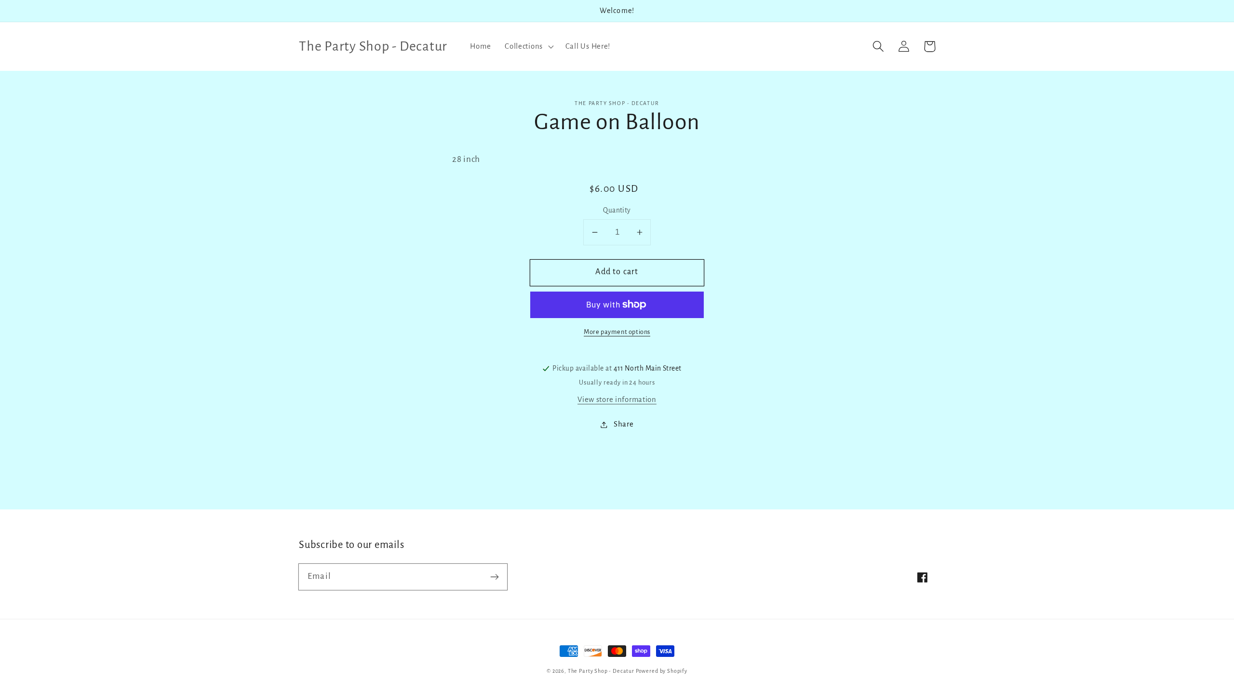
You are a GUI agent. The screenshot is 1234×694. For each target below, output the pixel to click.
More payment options (617, 331)
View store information (617, 399)
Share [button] (623, 424)
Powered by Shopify (661, 671)
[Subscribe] (494, 576)
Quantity (617, 210)
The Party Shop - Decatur (601, 671)
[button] (528, 46)
